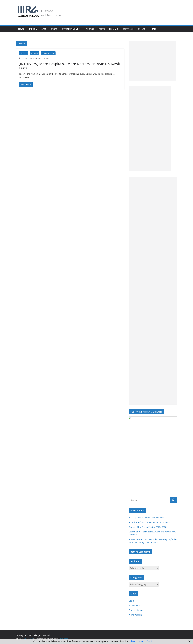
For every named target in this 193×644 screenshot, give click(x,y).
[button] (79, 29)
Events (141, 29)
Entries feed (134, 605)
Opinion (32, 29)
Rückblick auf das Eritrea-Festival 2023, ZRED (149, 522)
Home (153, 29)
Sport (54, 29)
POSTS (101, 29)
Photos (90, 29)
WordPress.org (135, 614)
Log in (131, 600)
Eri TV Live (128, 29)
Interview (34, 53)
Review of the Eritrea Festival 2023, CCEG (148, 527)
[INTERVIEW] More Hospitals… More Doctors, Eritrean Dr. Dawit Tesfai (69, 65)
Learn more (137, 641)
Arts (44, 29)
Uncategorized (48, 53)
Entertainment (70, 29)
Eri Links (113, 29)
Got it (150, 641)
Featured (23, 53)
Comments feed (136, 610)
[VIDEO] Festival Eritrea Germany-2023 (146, 517)
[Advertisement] (152, 61)
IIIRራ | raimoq (43, 58)
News (21, 29)
